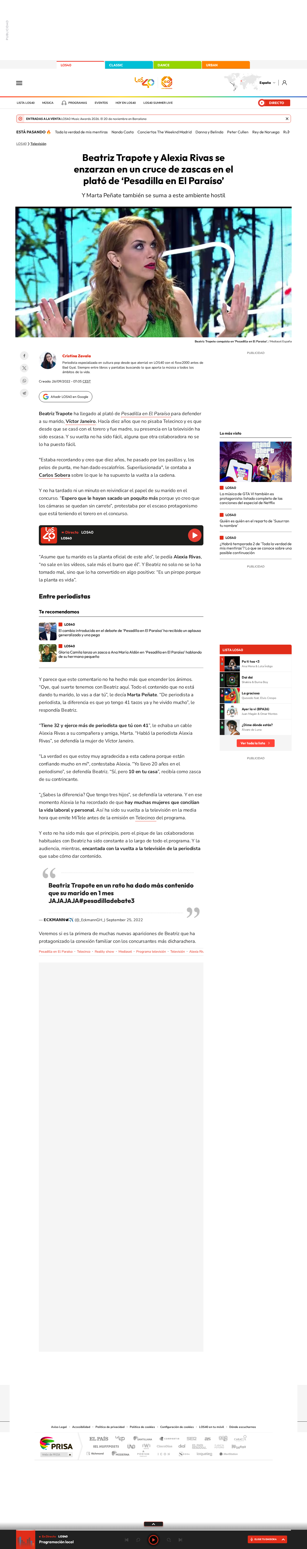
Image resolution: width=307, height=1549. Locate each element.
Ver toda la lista (253, 743)
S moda (184, 1452)
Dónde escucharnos (242, 1427)
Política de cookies (142, 1427)
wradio (145, 1445)
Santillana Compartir (170, 1439)
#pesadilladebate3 (107, 901)
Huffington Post (105, 1445)
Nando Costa (123, 132)
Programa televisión (151, 951)
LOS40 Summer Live (158, 103)
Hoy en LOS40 (126, 103)
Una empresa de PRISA (56, 1443)
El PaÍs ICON (163, 1452)
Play (153, 1540)
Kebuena (234, 1445)
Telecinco (146, 818)
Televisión (38, 144)
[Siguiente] (288, 132)
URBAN (212, 65)
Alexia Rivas (198, 951)
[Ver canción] (232, 664)
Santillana (144, 1439)
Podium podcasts (143, 1452)
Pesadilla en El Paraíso (56, 951)
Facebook (24, 355)
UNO (131, 1445)
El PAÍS (98, 1439)
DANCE (164, 65)
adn (221, 1439)
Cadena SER (190, 1439)
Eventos (101, 103)
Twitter (24, 368)
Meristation (228, 1452)
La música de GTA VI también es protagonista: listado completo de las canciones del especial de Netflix (251, 498)
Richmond (95, 1452)
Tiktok (134, 1375)
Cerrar (287, 119)
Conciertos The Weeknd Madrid (164, 132)
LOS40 (66, 65)
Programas (77, 103)
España (265, 82)
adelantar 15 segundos (169, 1540)
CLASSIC (116, 65)
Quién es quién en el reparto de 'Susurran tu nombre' (254, 523)
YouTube (144, 1375)
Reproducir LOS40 (194, 535)
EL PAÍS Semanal (199, 1445)
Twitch (173, 1375)
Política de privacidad (109, 1427)
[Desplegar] (153, 1524)
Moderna (119, 1452)
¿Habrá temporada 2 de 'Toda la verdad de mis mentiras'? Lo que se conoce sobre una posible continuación (256, 548)
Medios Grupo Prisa (56, 1454)
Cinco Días (164, 1445)
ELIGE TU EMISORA (265, 1539)
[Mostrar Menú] (22, 82)
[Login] (285, 82)
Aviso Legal (59, 1427)
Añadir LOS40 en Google (69, 397)
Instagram (125, 1375)
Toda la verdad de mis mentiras (81, 132)
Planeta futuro (217, 1445)
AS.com (205, 1439)
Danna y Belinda (209, 132)
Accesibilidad (81, 1427)
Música (47, 103)
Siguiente (180, 1540)
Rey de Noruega (265, 132)
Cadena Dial (182, 1445)
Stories (182, 1375)
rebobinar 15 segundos (138, 1540)
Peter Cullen (237, 132)
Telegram (24, 393)
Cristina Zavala (76, 355)
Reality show (104, 951)
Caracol (238, 1439)
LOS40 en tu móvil (211, 1427)
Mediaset (125, 951)
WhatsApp (24, 380)
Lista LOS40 (26, 103)
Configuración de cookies (177, 1427)
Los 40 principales (122, 1439)
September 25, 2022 (124, 920)
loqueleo (205, 1452)
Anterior (127, 1540)
